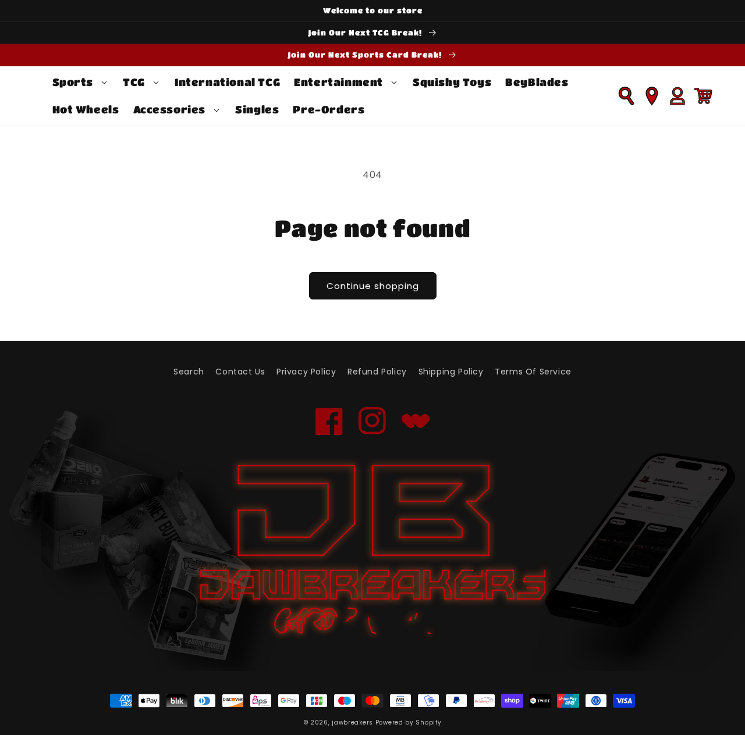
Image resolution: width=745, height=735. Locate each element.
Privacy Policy (306, 371)
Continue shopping (373, 286)
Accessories (169, 109)
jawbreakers (352, 722)
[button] (80, 82)
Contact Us (240, 371)
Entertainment (338, 82)
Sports (73, 82)
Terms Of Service (533, 371)
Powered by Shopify (408, 722)
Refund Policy (377, 371)
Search (188, 371)
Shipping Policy (451, 371)
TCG (134, 82)
